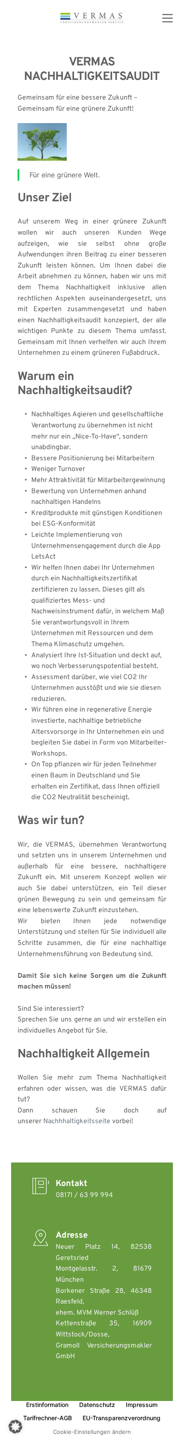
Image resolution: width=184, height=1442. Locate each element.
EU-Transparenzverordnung (121, 1417)
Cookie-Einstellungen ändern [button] (92, 1431)
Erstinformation (47, 1404)
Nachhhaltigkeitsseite (76, 1121)
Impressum (141, 1404)
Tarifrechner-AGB (47, 1417)
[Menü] (167, 18)
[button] (15, 1426)
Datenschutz (97, 1404)
